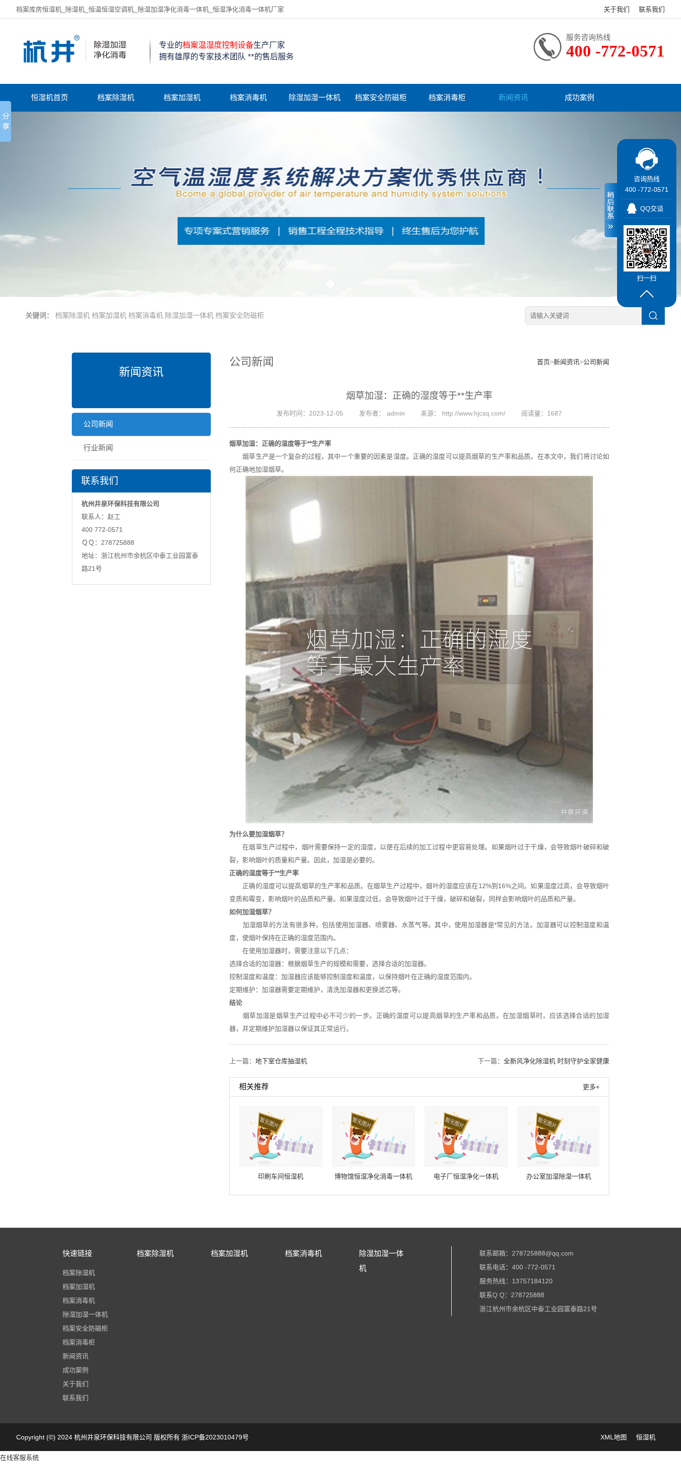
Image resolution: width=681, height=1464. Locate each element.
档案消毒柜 (447, 97)
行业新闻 (98, 448)
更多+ (591, 1087)
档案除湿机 (115, 97)
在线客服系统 (19, 1457)
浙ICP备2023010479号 (215, 1437)
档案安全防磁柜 (381, 97)
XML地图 (613, 1437)
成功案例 (579, 97)
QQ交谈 (651, 208)
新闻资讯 (513, 97)
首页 (543, 362)
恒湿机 (646, 1437)
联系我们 (652, 9)
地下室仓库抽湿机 (281, 1061)
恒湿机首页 (49, 97)
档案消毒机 (248, 97)
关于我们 (617, 9)
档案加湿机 (182, 97)
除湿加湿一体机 (314, 97)
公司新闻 (98, 424)
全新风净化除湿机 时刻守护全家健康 (556, 1061)
